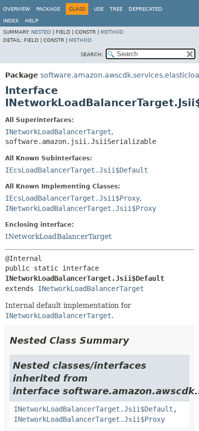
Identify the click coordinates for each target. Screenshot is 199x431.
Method (112, 32)
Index (11, 20)
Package (48, 9)
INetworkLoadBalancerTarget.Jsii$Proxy (80, 208)
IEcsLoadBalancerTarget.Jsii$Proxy (72, 198)
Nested (41, 32)
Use (99, 9)
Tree (116, 9)
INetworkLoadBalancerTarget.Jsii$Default (93, 409)
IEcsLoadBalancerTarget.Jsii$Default (76, 170)
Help (31, 20)
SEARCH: (92, 54)
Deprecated (145, 9)
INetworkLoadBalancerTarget (58, 132)
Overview (16, 9)
